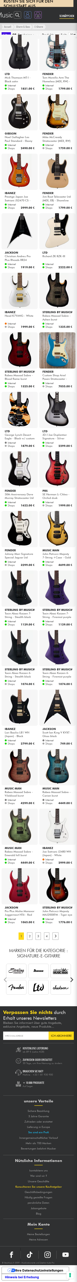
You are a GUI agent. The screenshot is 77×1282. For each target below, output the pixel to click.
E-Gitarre (39, 26)
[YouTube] (65, 1255)
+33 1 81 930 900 (43, 1074)
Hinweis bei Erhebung (22, 1277)
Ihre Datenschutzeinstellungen (39, 1270)
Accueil (7, 26)
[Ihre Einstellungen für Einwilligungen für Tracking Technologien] (70, 1275)
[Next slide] (71, 980)
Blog (38, 1213)
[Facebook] (12, 1255)
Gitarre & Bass (23, 26)
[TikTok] (29, 1255)
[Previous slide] (5, 980)
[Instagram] (47, 1255)
